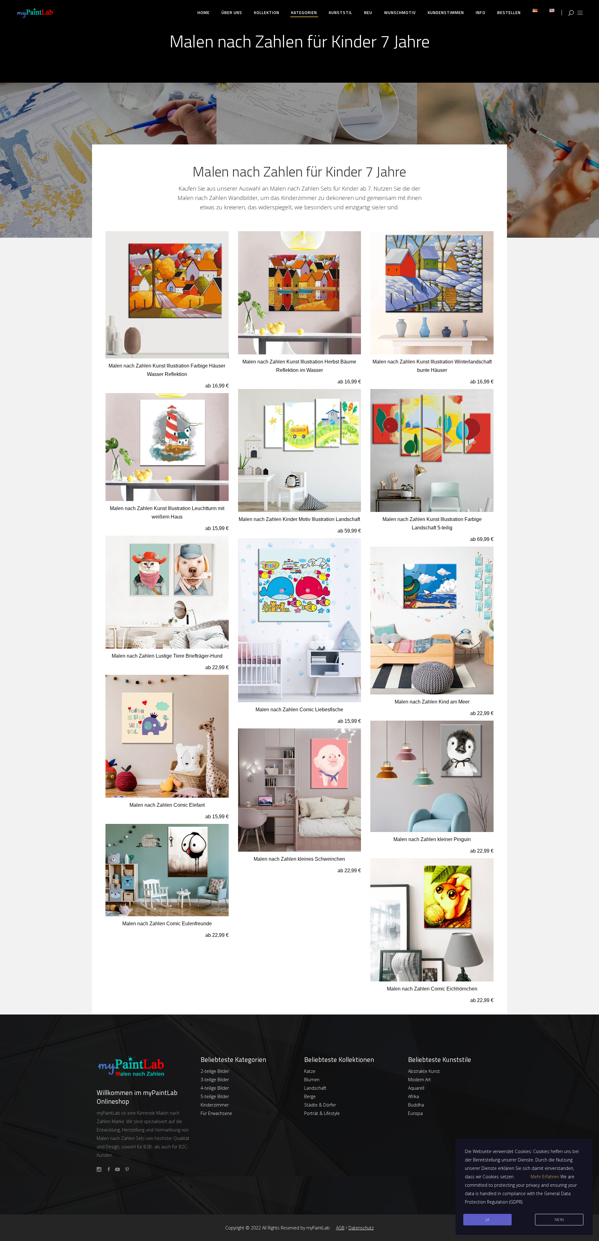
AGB (340, 1228)
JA (487, 1219)
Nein (559, 1219)
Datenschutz (361, 1228)
